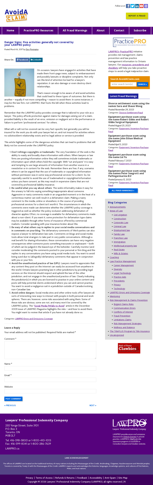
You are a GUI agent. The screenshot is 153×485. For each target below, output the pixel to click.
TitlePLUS (134, 439)
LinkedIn (37, 59)
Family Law (119, 234)
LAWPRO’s (113, 51)
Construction (120, 218)
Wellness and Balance (124, 327)
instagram (146, 6)
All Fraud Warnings (75, 30)
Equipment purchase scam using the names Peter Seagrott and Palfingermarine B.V (127, 173)
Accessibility (95, 477)
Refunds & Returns (65, 477)
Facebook (128, 6)
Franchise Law (121, 238)
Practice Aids (120, 277)
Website (8, 386)
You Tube (141, 6)
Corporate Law (121, 222)
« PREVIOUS (10, 405)
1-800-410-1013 (41, 440)
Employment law (122, 230)
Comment (10, 338)
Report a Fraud (136, 16)
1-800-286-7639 (41, 443)
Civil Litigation (120, 214)
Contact (119, 30)
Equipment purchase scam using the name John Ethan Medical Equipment (127, 138)
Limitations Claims (122, 319)
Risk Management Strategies (127, 323)
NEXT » (92, 405)
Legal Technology (122, 273)
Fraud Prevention (122, 315)
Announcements (118, 206)
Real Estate (119, 249)
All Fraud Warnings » (123, 190)
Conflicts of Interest (123, 311)
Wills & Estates (121, 253)
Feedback (82, 477)
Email (8, 375)
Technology (119, 288)
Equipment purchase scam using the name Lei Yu (127, 156)
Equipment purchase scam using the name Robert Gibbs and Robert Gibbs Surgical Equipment (128, 119)
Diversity (118, 269)
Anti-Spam (110, 477)
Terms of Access (44, 477)
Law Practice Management (123, 261)
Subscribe (140, 30)
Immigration (120, 241)
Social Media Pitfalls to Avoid (49, 305)
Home (10, 30)
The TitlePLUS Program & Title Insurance (130, 331)
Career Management (124, 265)
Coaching (114, 257)
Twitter (132, 6)
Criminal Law (120, 226)
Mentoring (115, 296)
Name (8, 363)
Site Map (122, 477)
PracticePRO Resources (38, 30)
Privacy (117, 284)
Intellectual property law (125, 245)
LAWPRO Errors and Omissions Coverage (34, 318)
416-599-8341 (19, 443)
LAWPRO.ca (12, 448)
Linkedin (137, 6)
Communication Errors (125, 308)
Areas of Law (116, 210)
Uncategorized (117, 335)
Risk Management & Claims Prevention (129, 300)
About (101, 30)
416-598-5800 (19, 440)
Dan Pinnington (32, 49)
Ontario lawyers (129, 436)
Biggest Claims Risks (124, 304)
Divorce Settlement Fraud (131, 112)
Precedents (119, 280)
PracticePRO (126, 51)
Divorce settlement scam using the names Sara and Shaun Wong (128, 105)
